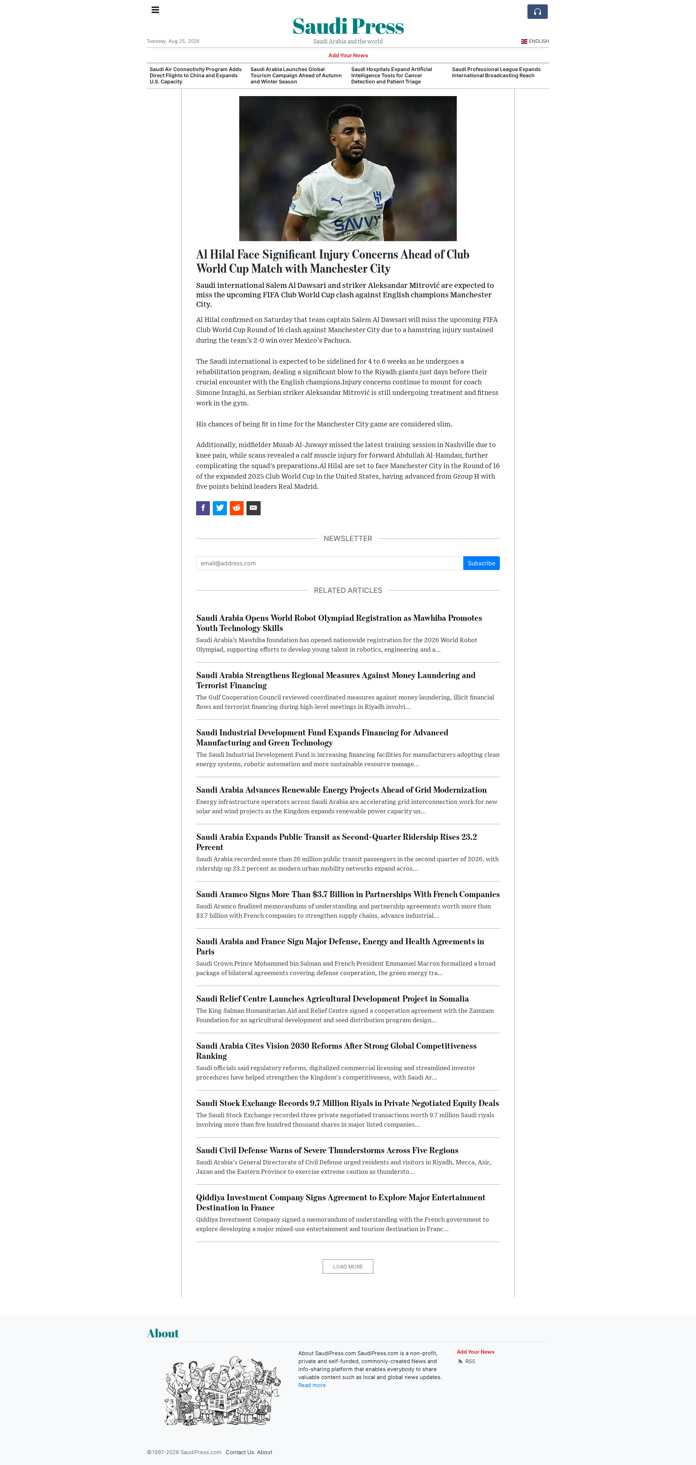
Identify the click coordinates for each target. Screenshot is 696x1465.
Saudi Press (348, 25)
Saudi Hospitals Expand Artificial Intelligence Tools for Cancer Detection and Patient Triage (290, 75)
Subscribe (481, 563)
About (264, 1452)
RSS (469, 1361)
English (539, 41)
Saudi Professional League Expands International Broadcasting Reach (395, 72)
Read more (312, 1385)
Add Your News (348, 55)
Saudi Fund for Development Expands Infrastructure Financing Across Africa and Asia (498, 75)
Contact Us (240, 1452)
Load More (348, 1266)
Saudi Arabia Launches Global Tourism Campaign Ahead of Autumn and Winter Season (195, 75)
